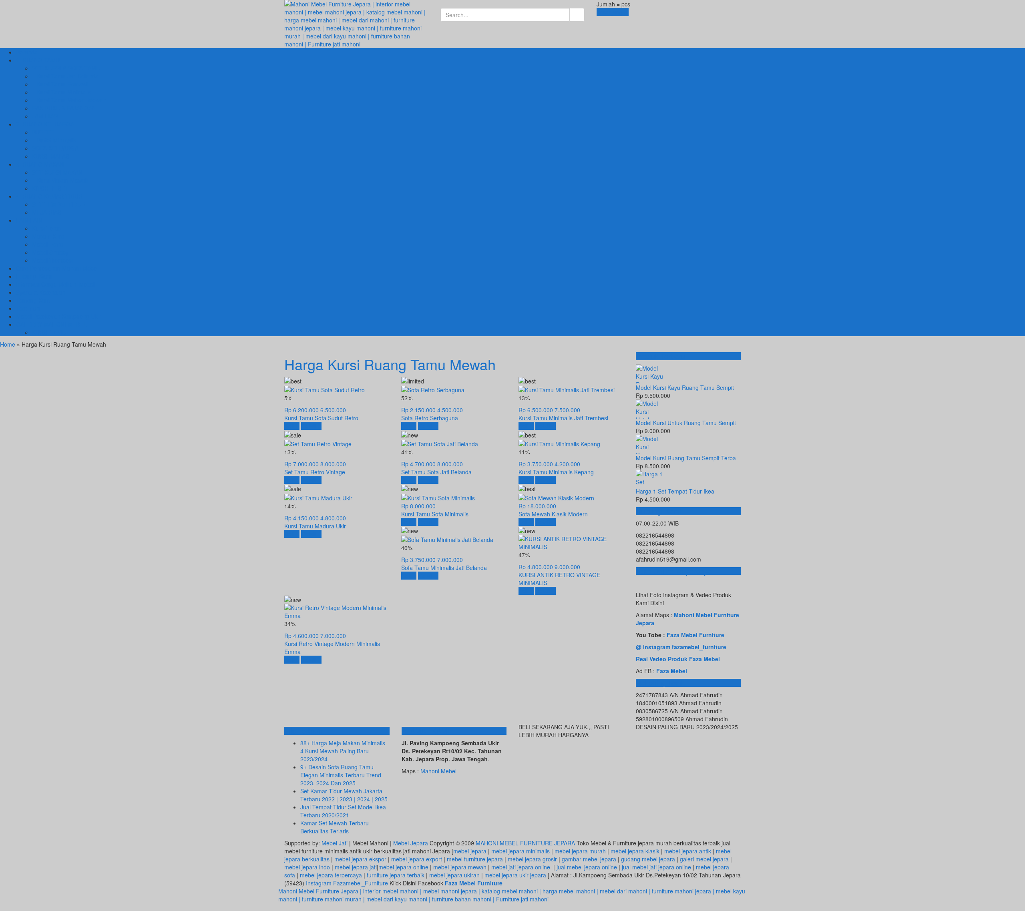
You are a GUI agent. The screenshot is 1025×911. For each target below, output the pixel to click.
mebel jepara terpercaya (331, 875)
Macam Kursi (48, 236)
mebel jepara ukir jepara (516, 875)
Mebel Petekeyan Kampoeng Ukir (58, 316)
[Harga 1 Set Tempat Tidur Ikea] (688, 478)
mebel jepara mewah (459, 867)
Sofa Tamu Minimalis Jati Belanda (444, 568)
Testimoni (28, 308)
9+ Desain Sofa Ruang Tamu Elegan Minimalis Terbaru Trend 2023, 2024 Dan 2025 (340, 775)
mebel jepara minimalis (520, 851)
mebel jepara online (403, 867)
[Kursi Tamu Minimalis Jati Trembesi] (567, 389)
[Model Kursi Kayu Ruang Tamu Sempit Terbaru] (688, 373)
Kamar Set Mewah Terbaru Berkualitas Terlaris (334, 827)
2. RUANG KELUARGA (45, 124)
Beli (289, 426)
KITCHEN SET (50, 188)
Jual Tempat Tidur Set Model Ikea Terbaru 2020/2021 (343, 811)
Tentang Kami (33, 300)
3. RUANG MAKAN (40, 164)
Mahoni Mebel (438, 771)
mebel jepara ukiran (454, 875)
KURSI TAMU (49, 332)
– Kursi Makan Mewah (60, 180)
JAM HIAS (45, 116)
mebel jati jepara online (520, 867)
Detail (309, 426)
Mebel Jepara (410, 843)
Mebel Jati (335, 843)
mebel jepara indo (307, 867)
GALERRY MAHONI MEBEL (51, 324)
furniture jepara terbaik (395, 875)
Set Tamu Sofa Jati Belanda (436, 472)
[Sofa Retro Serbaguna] (432, 389)
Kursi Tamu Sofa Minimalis (434, 514)
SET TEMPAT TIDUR (58, 204)
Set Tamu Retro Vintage (314, 472)
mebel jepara (469, 851)
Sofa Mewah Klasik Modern (553, 514)
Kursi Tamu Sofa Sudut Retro (321, 418)
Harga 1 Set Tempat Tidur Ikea (675, 491)
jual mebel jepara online (587, 867)
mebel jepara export (416, 859)
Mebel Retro (47, 244)
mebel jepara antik (687, 851)
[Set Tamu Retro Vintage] (318, 443)
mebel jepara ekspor (360, 859)
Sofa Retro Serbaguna (429, 418)
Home (7, 344)
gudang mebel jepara (648, 859)
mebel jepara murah (579, 851)
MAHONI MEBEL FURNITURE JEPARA (525, 843)
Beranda (27, 52)
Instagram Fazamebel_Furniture (347, 883)
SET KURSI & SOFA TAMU (66, 68)
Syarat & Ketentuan (40, 292)
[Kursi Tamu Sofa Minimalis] (438, 497)
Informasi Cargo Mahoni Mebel (55, 284)
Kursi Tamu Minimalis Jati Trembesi (563, 418)
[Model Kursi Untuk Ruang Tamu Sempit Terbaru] (688, 409)
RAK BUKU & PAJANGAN (64, 108)
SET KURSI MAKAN (57, 172)
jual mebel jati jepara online (656, 867)
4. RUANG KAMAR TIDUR (49, 196)
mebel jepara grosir (532, 859)
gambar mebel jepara (589, 859)
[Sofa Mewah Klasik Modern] (556, 497)
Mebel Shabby (50, 252)
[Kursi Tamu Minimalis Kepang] (559, 443)
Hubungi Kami (34, 276)
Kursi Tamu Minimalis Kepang (556, 472)
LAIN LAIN (29, 220)
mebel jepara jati (355, 867)
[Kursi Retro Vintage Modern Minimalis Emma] (336, 611)
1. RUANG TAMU (38, 60)
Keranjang (610, 12)
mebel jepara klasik (634, 851)
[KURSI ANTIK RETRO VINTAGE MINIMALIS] (571, 542)
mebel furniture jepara (475, 859)
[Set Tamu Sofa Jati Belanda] (439, 443)
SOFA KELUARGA (55, 148)
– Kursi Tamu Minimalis (61, 92)
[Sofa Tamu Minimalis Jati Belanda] (447, 539)
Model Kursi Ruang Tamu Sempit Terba (686, 458)
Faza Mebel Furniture (695, 635)
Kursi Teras (46, 228)
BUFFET (43, 132)
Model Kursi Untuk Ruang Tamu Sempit (686, 423)
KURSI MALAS (50, 156)
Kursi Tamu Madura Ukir (315, 526)
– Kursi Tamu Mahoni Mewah (69, 100)
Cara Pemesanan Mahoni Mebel (57, 268)
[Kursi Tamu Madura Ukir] (318, 497)
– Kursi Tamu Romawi (60, 84)
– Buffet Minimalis (54, 140)
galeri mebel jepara (704, 859)
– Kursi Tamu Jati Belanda (65, 76)
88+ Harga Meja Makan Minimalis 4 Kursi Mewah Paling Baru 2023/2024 (342, 751)
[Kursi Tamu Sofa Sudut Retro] (324, 389)
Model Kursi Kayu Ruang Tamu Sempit (685, 387)
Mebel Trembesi (52, 260)
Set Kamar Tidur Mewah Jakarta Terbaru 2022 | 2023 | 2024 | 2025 (344, 795)
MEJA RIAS (46, 212)
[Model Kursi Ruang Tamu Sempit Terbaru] (688, 444)
